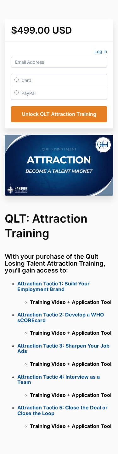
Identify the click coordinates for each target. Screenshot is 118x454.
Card (25, 80)
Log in (100, 51)
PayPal (28, 93)
